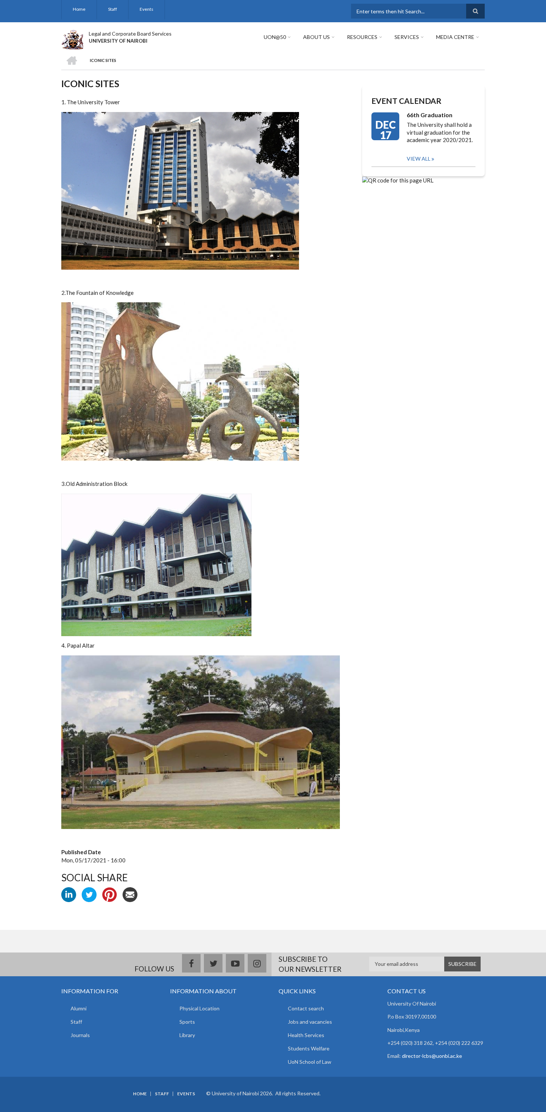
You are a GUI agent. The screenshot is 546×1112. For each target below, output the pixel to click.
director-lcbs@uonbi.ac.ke (432, 1056)
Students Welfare (308, 1048)
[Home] (72, 38)
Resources (362, 37)
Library (187, 1035)
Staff (112, 9)
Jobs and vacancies (310, 1022)
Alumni (79, 1008)
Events (146, 9)
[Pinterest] (109, 894)
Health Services (306, 1035)
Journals (80, 1035)
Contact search (306, 1008)
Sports (187, 1022)
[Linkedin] (68, 894)
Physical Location (199, 1008)
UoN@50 (275, 37)
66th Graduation (429, 114)
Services (406, 37)
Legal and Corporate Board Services (130, 33)
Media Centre (455, 37)
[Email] (130, 894)
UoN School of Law (309, 1062)
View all (418, 158)
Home (79, 9)
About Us (316, 37)
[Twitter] (89, 894)
